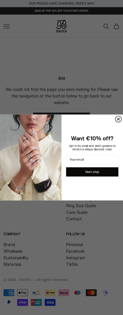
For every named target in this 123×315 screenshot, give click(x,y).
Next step (92, 172)
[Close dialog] (118, 119)
